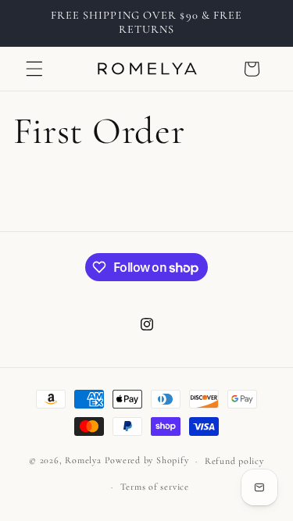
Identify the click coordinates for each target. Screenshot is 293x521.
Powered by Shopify (147, 460)
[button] (34, 68)
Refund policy (234, 460)
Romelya (83, 460)
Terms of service (154, 486)
